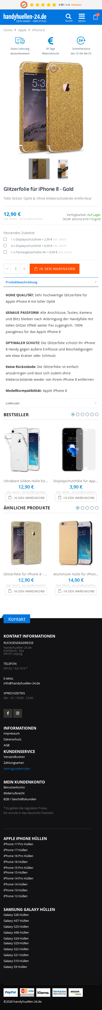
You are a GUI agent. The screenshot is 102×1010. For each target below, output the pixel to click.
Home (8, 30)
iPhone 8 (38, 30)
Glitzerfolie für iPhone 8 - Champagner (26, 574)
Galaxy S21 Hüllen (16, 955)
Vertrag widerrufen (17, 768)
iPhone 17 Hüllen (16, 850)
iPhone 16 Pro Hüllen (18, 856)
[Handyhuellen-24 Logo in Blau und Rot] (25, 16)
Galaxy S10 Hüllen (16, 961)
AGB (6, 745)
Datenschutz (12, 739)
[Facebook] (8, 713)
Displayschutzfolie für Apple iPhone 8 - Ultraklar (75, 481)
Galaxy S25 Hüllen (16, 926)
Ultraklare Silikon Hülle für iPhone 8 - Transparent (26, 481)
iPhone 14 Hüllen (16, 884)
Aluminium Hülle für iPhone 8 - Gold (75, 574)
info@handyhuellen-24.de (22, 683)
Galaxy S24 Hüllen (16, 938)
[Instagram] (17, 713)
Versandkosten (14, 757)
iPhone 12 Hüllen (16, 896)
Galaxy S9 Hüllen (15, 967)
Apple (22, 30)
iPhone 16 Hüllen (16, 862)
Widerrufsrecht (14, 793)
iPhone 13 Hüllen (16, 890)
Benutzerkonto (14, 787)
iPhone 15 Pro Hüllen (18, 868)
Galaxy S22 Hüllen (16, 949)
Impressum (12, 733)
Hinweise (76, 4)
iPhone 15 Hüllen (16, 872)
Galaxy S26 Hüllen (16, 915)
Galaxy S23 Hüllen (16, 943)
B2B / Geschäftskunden (20, 799)
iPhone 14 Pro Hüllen (18, 878)
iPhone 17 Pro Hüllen (18, 844)
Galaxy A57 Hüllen (16, 920)
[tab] (51, 282)
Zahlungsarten (14, 763)
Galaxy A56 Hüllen (16, 932)
